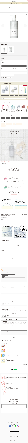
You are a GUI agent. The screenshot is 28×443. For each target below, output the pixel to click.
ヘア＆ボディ (12, 422)
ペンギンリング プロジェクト (12, 436)
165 (11, 272)
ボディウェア (20, 422)
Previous (2, 25)
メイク (9, 422)
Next (25, 25)
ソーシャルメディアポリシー (23, 435)
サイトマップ (17, 436)
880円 (9, 53)
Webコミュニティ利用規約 (11, 435)
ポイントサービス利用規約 (17, 435)
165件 (3, 11)
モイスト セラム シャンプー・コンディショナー (13, 112)
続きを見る (13, 258)
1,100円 (2, 53)
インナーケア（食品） (16, 422)
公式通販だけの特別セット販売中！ (14, 3)
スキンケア (7, 422)
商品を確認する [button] (3, 98)
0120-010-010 (15, 401)
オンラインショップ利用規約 (5, 435)
